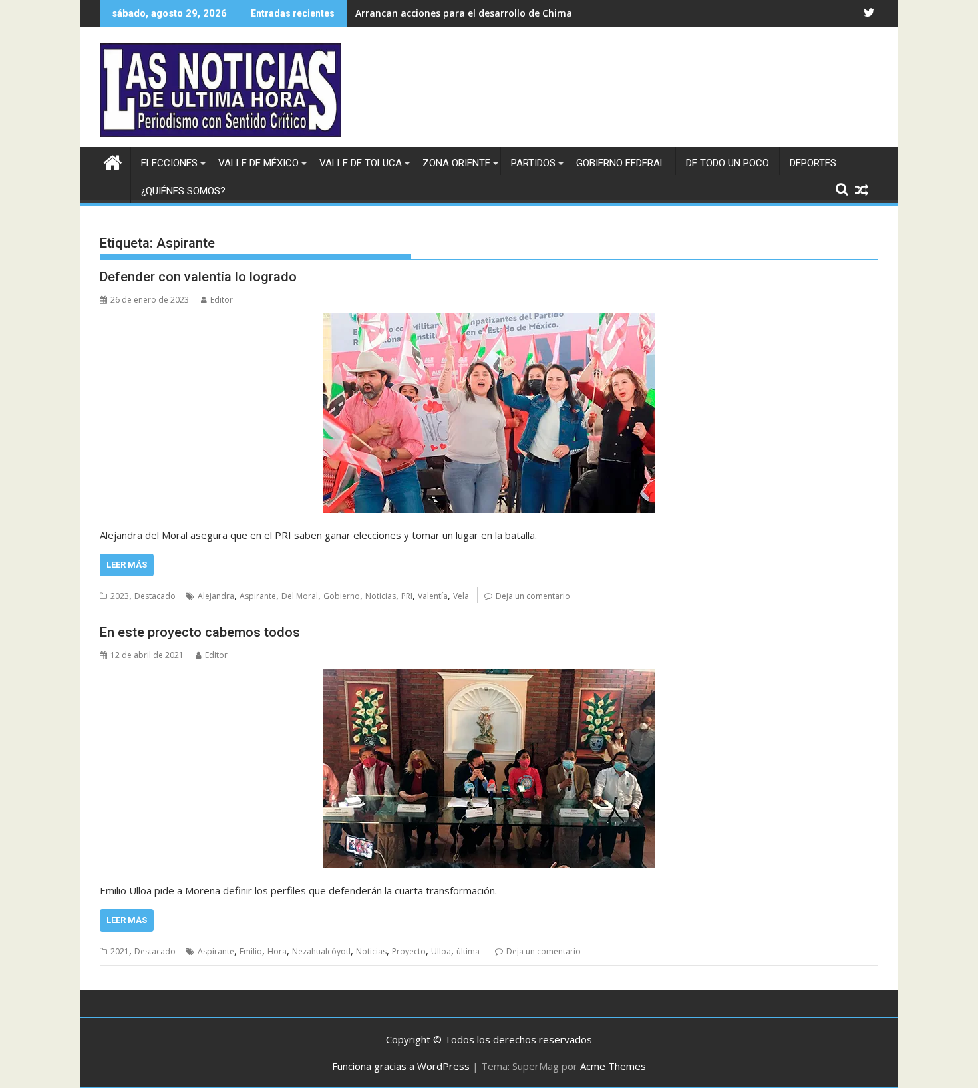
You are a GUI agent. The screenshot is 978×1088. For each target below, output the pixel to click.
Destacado (155, 596)
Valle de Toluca (360, 163)
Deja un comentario (533, 596)
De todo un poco (727, 163)
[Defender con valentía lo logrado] (489, 413)
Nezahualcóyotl (321, 951)
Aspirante (258, 596)
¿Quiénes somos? (183, 191)
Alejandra (216, 596)
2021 (119, 951)
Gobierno (341, 596)
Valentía (433, 596)
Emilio (251, 951)
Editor (221, 299)
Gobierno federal (620, 163)
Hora (277, 951)
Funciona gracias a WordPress (401, 1066)
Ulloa (441, 951)
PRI (406, 596)
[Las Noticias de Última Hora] (112, 161)
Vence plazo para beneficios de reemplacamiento (470, 13)
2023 (119, 596)
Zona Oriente (456, 163)
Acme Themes (613, 1066)
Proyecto (409, 951)
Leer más (126, 565)
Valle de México (258, 163)
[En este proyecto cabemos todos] (489, 768)
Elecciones (169, 163)
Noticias (380, 596)
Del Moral (299, 596)
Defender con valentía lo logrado (198, 277)
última (468, 951)
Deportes (813, 163)
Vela (461, 596)
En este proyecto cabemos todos (200, 632)
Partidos (533, 163)
